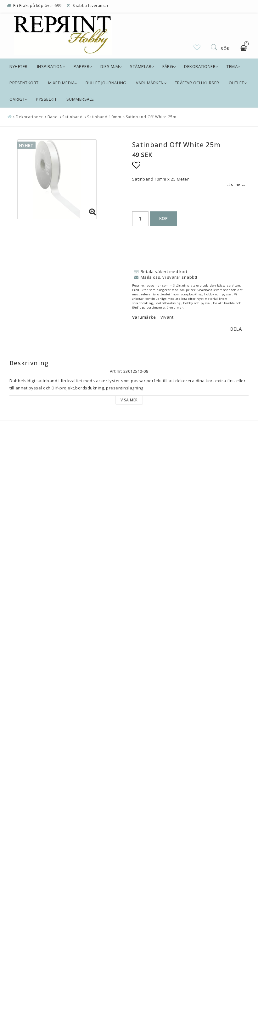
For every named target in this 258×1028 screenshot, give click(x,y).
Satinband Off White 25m (151, 117)
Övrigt (17, 99)
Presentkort (24, 83)
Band (53, 117)
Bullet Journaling (106, 83)
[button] (197, 47)
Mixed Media (61, 83)
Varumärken (150, 83)
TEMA (232, 66)
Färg (167, 66)
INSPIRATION (50, 66)
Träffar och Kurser (197, 83)
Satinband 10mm (104, 117)
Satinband (72, 117)
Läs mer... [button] (236, 184)
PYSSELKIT (46, 99)
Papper (81, 66)
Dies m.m (109, 66)
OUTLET (236, 83)
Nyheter (18, 66)
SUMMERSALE (80, 99)
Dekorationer (200, 66)
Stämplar (140, 66)
